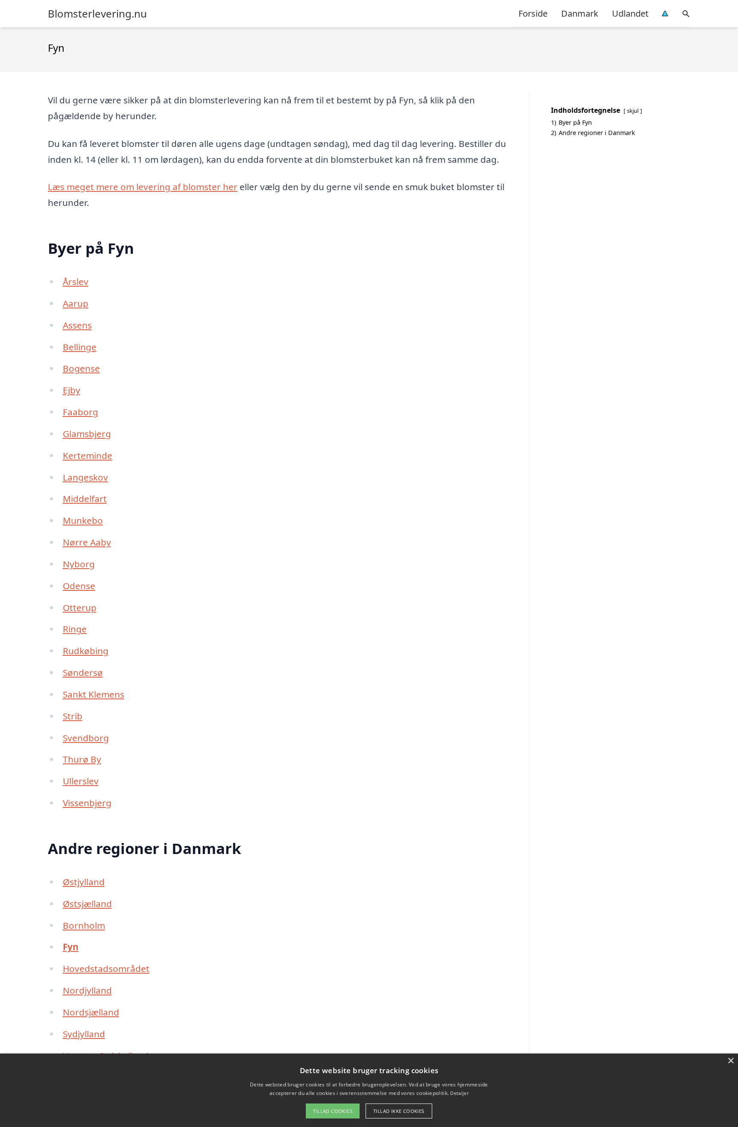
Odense (79, 586)
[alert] (369, 1090)
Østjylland (84, 882)
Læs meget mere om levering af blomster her (142, 187)
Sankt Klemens (93, 694)
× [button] (730, 1061)
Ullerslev (81, 781)
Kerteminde (87, 455)
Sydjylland (84, 1034)
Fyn (71, 947)
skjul (632, 110)
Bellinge (80, 347)
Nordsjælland (91, 1012)
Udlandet (630, 13)
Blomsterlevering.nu (97, 14)
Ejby (71, 390)
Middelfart (85, 499)
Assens (77, 325)
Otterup (80, 607)
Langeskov (85, 477)
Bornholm (84, 925)
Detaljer (459, 1093)
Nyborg (79, 564)
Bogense (81, 368)
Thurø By (82, 759)
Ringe (75, 629)
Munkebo (83, 520)
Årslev (75, 282)
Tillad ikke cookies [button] (399, 1111)
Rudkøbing (85, 651)
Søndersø (83, 672)
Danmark (579, 13)
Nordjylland (87, 990)
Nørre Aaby (87, 542)
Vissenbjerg (87, 803)
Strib (72, 716)
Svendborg (86, 738)
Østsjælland (87, 904)
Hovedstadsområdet (106, 968)
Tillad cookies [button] (332, 1111)
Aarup (75, 303)
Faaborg (80, 412)
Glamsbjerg (87, 434)
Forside (533, 13)
